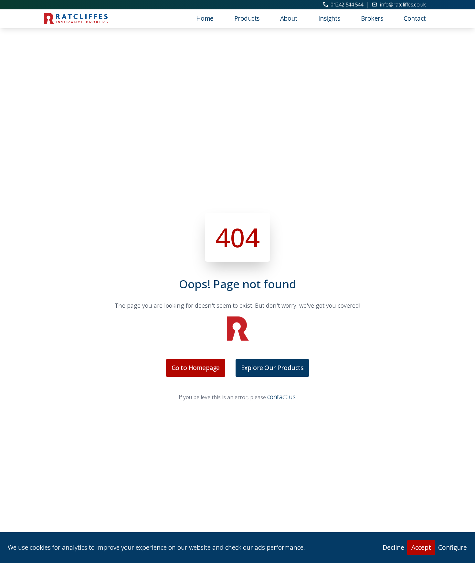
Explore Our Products (272, 367)
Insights (329, 18)
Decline (393, 547)
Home (205, 18)
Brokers (372, 18)
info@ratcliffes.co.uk (403, 4)
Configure (452, 547)
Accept (421, 547)
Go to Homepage (196, 367)
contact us (281, 396)
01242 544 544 (347, 4)
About (289, 18)
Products (246, 18)
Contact (415, 18)
